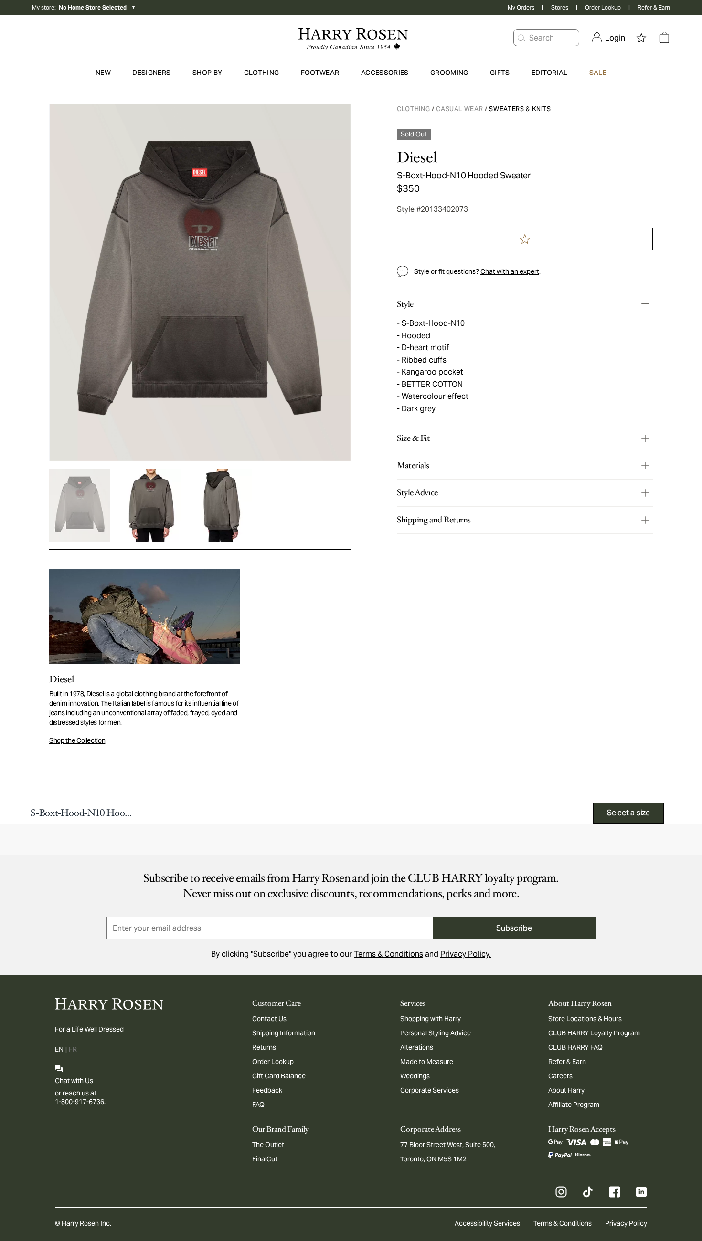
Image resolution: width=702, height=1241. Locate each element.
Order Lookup (603, 7)
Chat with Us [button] (74, 1080)
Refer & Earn (654, 7)
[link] (608, 37)
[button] (521, 37)
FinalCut (264, 1159)
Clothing (413, 109)
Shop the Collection (77, 740)
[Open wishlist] (641, 37)
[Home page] (351, 38)
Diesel (417, 157)
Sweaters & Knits (520, 109)
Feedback (267, 1090)
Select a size (628, 812)
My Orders (521, 7)
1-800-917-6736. (80, 1101)
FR (73, 1049)
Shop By (207, 72)
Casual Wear (459, 109)
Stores (559, 7)
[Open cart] (664, 37)
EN (59, 1049)
